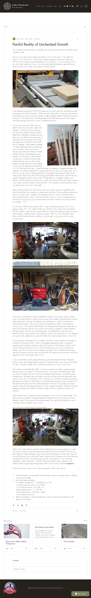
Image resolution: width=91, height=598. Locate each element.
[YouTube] (67, 6)
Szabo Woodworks (20, 5)
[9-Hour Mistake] (74, 531)
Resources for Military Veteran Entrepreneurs (16, 542)
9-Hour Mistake (69, 541)
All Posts (6, 27)
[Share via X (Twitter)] (18, 505)
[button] (86, 6)
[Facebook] (70, 6)
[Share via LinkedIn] (22, 505)
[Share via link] (26, 505)
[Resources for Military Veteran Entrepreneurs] (17, 531)
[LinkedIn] (72, 6)
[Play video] (45, 427)
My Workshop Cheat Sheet (44, 527)
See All (85, 520)
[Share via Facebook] (13, 505)
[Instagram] (64, 6)
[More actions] (77, 39)
